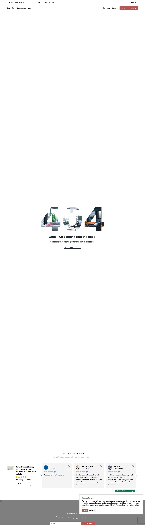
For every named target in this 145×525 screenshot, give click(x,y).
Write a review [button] (23, 484)
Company (106, 8)
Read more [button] (80, 485)
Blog (45, 2)
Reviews (52, 2)
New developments (24, 8)
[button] (136, 475)
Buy (8, 8)
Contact (115, 8)
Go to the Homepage (72, 247)
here (83, 507)
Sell (13, 8)
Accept (85, 510)
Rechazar (92, 510)
